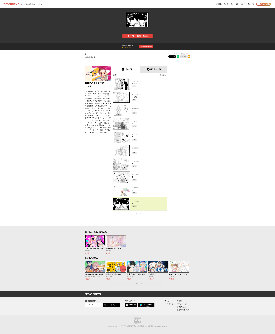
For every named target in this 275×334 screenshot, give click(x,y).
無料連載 (219, 4)
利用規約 (179, 301)
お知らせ (166, 301)
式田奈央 (88, 86)
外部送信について (182, 307)
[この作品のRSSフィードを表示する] (189, 56)
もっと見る (139, 213)
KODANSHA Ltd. (112, 326)
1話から (164, 75)
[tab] (126, 69)
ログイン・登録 (245, 4)
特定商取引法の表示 (183, 310)
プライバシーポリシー (183, 304)
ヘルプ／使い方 (168, 304)
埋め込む (184, 56)
